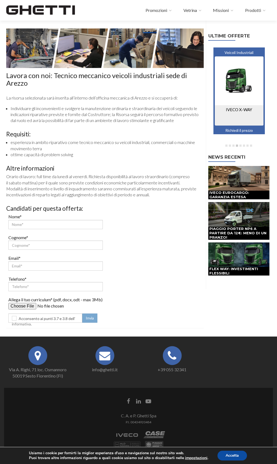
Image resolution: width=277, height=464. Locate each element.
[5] (240, 146)
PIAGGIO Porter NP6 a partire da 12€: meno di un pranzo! (237, 233)
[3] (233, 146)
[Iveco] (127, 437)
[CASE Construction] (154, 437)
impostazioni (196, 458)
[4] (237, 146)
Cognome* (18, 237)
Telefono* (17, 278)
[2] (230, 146)
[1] (226, 146)
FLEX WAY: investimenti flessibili (233, 271)
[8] (251, 146)
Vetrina (190, 10)
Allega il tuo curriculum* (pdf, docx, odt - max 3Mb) (55, 299)
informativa (21, 324)
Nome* (15, 216)
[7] (247, 146)
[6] (244, 146)
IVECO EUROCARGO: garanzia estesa (229, 195)
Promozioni (156, 10)
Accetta (232, 455)
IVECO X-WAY (239, 109)
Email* (14, 258)
